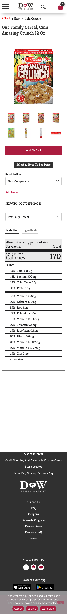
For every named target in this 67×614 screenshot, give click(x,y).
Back (7, 18)
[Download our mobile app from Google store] (45, 587)
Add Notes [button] (11, 192)
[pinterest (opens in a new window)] (33, 568)
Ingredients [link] (30, 230)
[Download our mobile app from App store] (22, 587)
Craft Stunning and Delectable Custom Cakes (33, 460)
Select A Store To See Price (33, 164)
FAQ (33, 508)
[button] (11, 118)
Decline (32, 608)
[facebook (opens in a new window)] (26, 568)
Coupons (33, 514)
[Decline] (60, 602)
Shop (17, 18)
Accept (18, 608)
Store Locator (33, 467)
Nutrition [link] (12, 230)
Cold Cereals (33, 18)
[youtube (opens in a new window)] (41, 568)
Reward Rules (33, 526)
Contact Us (33, 502)
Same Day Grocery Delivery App (34, 473)
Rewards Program (33, 520)
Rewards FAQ (33, 532)
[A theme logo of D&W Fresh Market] (25, 6)
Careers (33, 538)
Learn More (48, 608)
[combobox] (33, 181)
